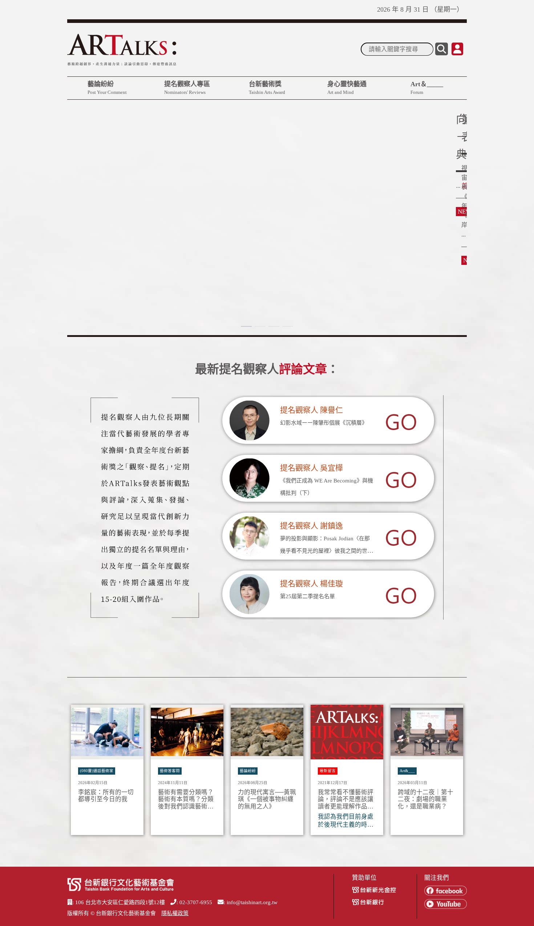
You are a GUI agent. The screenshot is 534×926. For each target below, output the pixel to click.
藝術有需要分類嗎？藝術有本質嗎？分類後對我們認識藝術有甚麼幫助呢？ (186, 799)
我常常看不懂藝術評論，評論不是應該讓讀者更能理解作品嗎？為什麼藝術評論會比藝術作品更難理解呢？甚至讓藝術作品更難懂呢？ (345, 799)
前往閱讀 (85, 169)
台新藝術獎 (267, 87)
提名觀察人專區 (187, 87)
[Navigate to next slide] (457, 772)
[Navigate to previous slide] (76, 772)
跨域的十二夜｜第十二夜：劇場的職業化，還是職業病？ (425, 799)
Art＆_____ (426, 87)
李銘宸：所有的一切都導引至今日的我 (106, 796)
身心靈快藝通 (347, 87)
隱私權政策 (175, 913)
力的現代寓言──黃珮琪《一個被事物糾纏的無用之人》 (267, 799)
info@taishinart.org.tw (252, 902)
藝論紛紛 (107, 87)
